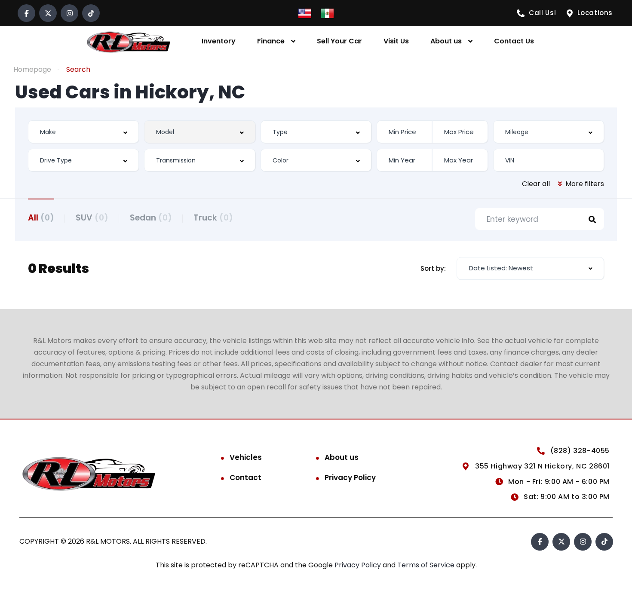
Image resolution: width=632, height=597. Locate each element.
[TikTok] (91, 13)
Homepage (32, 69)
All (41, 217)
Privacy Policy (350, 477)
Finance (271, 41)
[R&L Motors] (128, 41)
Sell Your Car (339, 41)
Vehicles (246, 457)
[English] (305, 13)
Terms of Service (426, 565)
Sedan (151, 217)
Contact (245, 477)
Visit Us (396, 41)
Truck (213, 217)
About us (446, 41)
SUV (92, 217)
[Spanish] (327, 13)
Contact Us (514, 41)
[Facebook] (26, 13)
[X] (48, 13)
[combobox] (83, 131)
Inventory (219, 41)
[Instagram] (69, 13)
